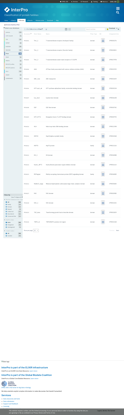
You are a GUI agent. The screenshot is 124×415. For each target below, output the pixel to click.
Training (95, 1)
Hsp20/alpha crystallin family (55, 136)
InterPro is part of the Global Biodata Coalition (26, 375)
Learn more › (33, 371)
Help (57, 20)
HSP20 (36, 136)
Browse (21, 20)
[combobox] (109, 12)
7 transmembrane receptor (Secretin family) (59, 50)
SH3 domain (49, 203)
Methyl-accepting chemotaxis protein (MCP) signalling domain (65, 174)
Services (75, 1)
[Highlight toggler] (107, 29)
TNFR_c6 (37, 222)
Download (50, 20)
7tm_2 (36, 50)
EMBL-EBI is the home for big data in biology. (16, 387)
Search (13, 20)
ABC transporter (51, 79)
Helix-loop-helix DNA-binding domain (57, 126)
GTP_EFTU (37, 117)
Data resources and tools (11, 399)
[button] (117, 12)
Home (6, 20)
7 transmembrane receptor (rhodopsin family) (59, 41)
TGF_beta (37, 212)
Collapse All (19, 197)
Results (30, 20)
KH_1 (35, 155)
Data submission (8, 401)
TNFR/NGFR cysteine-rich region (56, 222)
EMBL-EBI (65, 1)
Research (85, 1)
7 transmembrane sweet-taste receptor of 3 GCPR (61, 60)
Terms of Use (50, 413)
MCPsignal (37, 174)
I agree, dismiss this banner (106, 410)
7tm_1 (36, 41)
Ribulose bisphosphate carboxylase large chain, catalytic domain (65, 184)
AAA (35, 69)
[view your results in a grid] (69, 29)
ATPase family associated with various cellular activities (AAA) (65, 69)
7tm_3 (36, 60)
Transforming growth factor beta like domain (59, 212)
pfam (18, 25)
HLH (35, 126)
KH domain (49, 155)
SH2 (35, 193)
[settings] (118, 29)
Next (117, 230)
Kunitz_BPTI (38, 165)
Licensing (6, 406)
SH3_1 (36, 203)
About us (105, 1)
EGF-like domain (51, 107)
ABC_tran (37, 79)
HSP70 (36, 145)
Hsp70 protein (50, 145)
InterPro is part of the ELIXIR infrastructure (24, 367)
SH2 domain (49, 193)
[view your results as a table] (66, 29)
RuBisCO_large (38, 184)
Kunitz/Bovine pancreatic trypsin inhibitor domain (61, 165)
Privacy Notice (38, 413)
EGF (35, 107)
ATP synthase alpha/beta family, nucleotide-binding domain (64, 88)
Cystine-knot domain (52, 98)
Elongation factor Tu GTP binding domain (58, 117)
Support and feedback (10, 404)
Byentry (14, 25)
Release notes (40, 20)
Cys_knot (37, 98)
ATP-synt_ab (38, 88)
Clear (12, 197)
